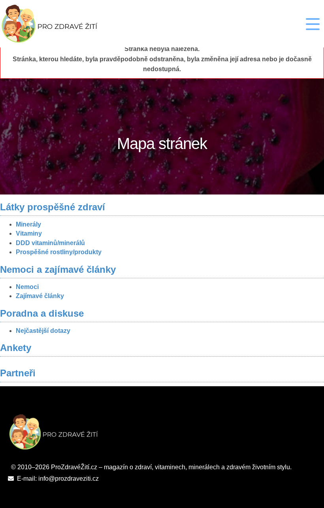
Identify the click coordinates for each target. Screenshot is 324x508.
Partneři (18, 373)
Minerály (28, 224)
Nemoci (27, 286)
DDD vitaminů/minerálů (50, 243)
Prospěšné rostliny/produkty (59, 252)
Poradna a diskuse (42, 313)
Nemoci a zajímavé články (58, 269)
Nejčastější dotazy (43, 330)
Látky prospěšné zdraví (52, 207)
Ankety (15, 347)
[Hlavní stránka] (60, 23)
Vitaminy (29, 233)
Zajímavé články (40, 296)
